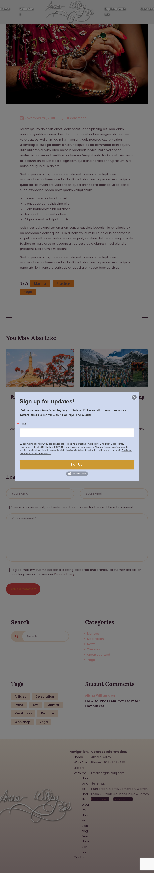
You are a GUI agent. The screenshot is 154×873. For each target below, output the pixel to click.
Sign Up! (77, 464)
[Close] (134, 397)
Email (24, 424)
